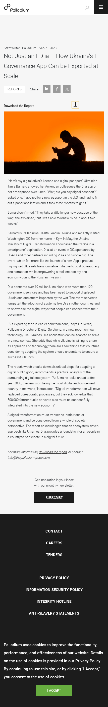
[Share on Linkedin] (46, 89)
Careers (54, 542)
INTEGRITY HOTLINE (54, 601)
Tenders (54, 554)
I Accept (54, 690)
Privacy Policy (54, 577)
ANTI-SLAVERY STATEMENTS (54, 613)
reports (15, 89)
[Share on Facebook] (57, 89)
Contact (54, 531)
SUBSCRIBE (54, 497)
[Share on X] (67, 89)
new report (75, 329)
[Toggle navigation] (101, 7)
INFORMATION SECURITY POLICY (54, 589)
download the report (53, 452)
